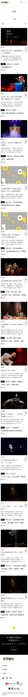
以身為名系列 (15, 427)
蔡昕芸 (2, 185)
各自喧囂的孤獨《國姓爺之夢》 (12, 281)
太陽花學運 (4, 569)
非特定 (3, 64)
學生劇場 (13, 381)
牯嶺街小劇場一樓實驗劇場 (8, 113)
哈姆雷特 (23, 566)
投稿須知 (4, 673)
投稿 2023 (8, 202)
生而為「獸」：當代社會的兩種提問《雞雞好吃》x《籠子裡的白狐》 (11, 98)
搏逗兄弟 (16, 156)
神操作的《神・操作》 (8, 370)
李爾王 (22, 569)
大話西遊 (3, 523)
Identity (8, 427)
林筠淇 (2, 231)
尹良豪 (2, 47)
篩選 (15, 19)
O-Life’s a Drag (5, 476)
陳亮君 (2, 595)
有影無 (3, 159)
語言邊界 (16, 64)
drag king (12, 473)
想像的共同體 (16, 295)
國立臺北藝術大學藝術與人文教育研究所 (11, 430)
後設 (10, 295)
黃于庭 (2, 457)
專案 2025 (9, 64)
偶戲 (19, 292)
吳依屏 (2, 321)
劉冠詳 (3, 251)
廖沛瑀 (3, 384)
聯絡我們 (4, 669)
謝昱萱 (2, 411)
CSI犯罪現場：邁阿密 (18, 520)
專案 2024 (8, 110)
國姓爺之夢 (4, 295)
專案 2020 (8, 520)
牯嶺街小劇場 (9, 159)
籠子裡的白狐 (20, 113)
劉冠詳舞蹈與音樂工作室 (7, 205)
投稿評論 (18, 205)
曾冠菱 (2, 139)
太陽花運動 (10, 523)
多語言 (10, 341)
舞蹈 (2, 202)
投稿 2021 (8, 566)
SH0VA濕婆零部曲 (17, 202)
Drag (7, 473)
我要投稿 (14, 650)
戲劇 (2, 110)
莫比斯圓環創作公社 (6, 67)
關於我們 (4, 665)
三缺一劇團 (14, 292)
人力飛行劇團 (16, 566)
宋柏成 (2, 549)
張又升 (2, 503)
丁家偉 (2, 277)
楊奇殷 (22, 523)
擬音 (22, 341)
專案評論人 (17, 341)
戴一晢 (8, 384)
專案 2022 (9, 156)
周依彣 (2, 93)
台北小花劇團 (15, 476)
